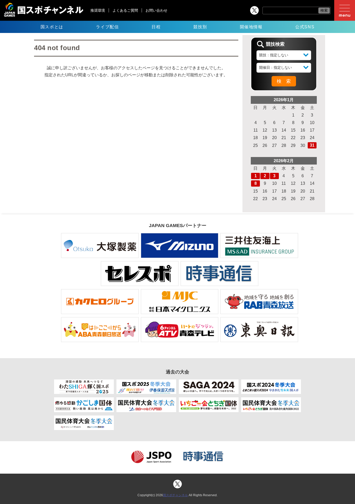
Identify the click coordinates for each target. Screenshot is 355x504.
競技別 (200, 27)
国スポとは (52, 27)
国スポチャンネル (175, 495)
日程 (156, 27)
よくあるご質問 (125, 10)
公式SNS (304, 27)
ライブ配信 (107, 27)
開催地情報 (251, 27)
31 (312, 145)
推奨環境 (97, 10)
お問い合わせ (156, 10)
